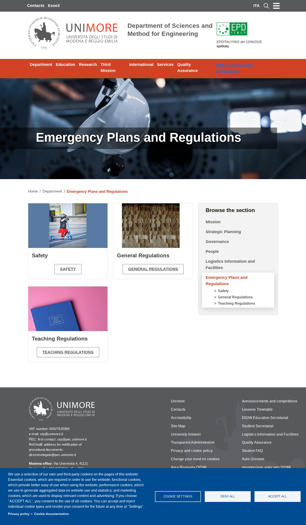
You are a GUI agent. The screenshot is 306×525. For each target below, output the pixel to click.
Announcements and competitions (269, 401)
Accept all (277, 496)
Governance (217, 241)
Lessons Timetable (257, 409)
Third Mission (108, 67)
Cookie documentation (51, 514)
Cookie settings (178, 496)
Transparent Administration (193, 442)
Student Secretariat (257, 426)
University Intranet (185, 434)
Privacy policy (19, 514)
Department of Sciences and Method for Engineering (170, 29)
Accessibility (181, 418)
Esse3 (54, 5)
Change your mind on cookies (195, 459)
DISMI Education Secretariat (265, 418)
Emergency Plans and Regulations (227, 280)
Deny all (227, 496)
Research (88, 64)
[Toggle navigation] (276, 6)
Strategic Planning (223, 232)
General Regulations (153, 269)
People (212, 251)
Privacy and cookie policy (192, 451)
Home (33, 191)
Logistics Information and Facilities (230, 264)
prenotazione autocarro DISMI (266, 467)
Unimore (178, 401)
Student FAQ (252, 451)
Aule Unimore (253, 459)
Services (165, 64)
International (141, 64)
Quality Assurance (187, 67)
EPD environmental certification (234, 68)
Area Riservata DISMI (188, 467)
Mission (213, 222)
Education (65, 64)
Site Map (178, 426)
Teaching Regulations (68, 352)
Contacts (35, 5)
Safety (68, 269)
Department (41, 64)
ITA (256, 5)
